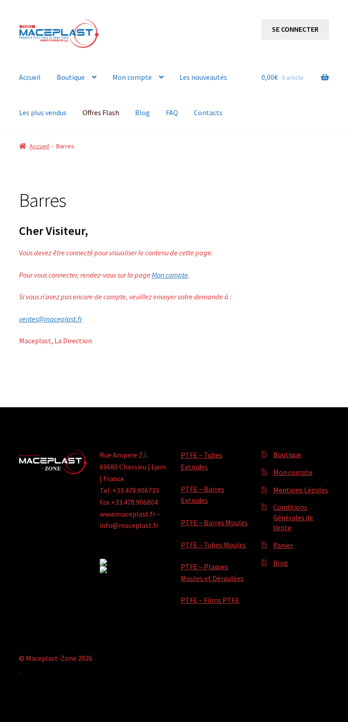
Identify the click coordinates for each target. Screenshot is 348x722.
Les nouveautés (203, 77)
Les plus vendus (43, 112)
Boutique (71, 77)
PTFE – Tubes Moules (213, 544)
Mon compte (132, 77)
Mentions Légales (300, 489)
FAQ (172, 112)
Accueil (30, 77)
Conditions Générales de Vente (293, 517)
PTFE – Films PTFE (210, 600)
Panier (283, 545)
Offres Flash (100, 112)
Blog (142, 112)
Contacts (208, 112)
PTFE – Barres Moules (214, 522)
